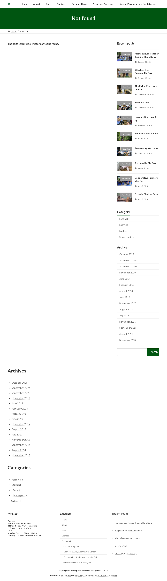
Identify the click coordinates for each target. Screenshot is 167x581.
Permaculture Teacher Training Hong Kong (133, 522)
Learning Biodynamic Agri (126, 553)
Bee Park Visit (142, 102)
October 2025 (126, 254)
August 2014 (126, 334)
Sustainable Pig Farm (146, 163)
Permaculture (68, 541)
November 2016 (127, 321)
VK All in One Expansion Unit (104, 575)
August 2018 (126, 291)
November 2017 (127, 303)
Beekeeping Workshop (147, 148)
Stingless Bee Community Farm (129, 530)
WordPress (66, 575)
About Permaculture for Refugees (76, 562)
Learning (123, 224)
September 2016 (128, 327)
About (64, 525)
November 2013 (127, 340)
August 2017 (126, 309)
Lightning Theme (82, 575)
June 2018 (124, 297)
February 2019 (126, 284)
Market (123, 231)
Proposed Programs (70, 546)
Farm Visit (124, 218)
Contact (14, 501)
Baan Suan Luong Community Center (80, 551)
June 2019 (124, 278)
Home (64, 519)
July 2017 (124, 315)
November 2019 (127, 272)
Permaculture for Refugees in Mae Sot (80, 557)
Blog (64, 530)
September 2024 (128, 260)
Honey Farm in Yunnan (146, 133)
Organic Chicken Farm (146, 194)
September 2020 (128, 266)
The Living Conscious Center (127, 538)
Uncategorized (126, 237)
